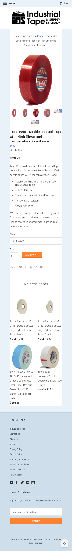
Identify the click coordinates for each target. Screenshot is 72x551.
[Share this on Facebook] (25, 267)
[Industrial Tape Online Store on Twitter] (22, 482)
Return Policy (16, 454)
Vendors (13, 444)
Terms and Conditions (20, 464)
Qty (12, 249)
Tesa (12, 145)
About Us (14, 439)
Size (12, 234)
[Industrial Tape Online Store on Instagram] (33, 482)
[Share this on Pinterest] (30, 267)
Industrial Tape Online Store (30, 539)
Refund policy (16, 475)
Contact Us (15, 434)
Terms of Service (17, 469)
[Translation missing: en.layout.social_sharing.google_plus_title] (35, 267)
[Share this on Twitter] (19, 267)
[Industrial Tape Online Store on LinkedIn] (27, 482)
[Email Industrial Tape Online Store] (11, 482)
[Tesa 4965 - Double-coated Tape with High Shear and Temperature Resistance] (36, 79)
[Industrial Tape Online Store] (36, 18)
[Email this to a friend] (40, 267)
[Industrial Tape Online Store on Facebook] (16, 482)
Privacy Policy (16, 449)
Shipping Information (19, 459)
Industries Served (17, 429)
